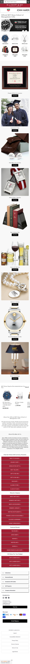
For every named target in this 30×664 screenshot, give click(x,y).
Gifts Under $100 (14, 557)
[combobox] (15, 1)
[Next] (26, 31)
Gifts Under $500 (14, 565)
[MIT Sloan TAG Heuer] (8, 10)
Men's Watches (14, 496)
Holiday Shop (14, 462)
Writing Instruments (14, 512)
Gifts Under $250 (14, 561)
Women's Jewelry (14, 508)
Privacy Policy (15, 640)
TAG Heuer (14, 531)
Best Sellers (15, 470)
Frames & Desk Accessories (14, 515)
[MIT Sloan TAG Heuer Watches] (15, 31)
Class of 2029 (14, 489)
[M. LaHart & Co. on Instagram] (3, 598)
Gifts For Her (14, 477)
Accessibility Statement (15, 636)
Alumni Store (14, 485)
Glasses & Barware (15, 519)
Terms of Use (15, 647)
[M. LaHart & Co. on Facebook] (6, 598)
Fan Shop (14, 481)
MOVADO (14, 538)
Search (15, 633)
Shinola (14, 546)
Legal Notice (15, 651)
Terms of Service (15, 644)
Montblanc (14, 542)
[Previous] (23, 31)
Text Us (15, 607)
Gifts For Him (14, 473)
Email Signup (15, 621)
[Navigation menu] (2, 2)
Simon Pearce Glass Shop (14, 550)
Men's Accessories (14, 504)
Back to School (15, 458)
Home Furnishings (14, 523)
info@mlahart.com (6, 603)
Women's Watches (14, 500)
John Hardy (14, 534)
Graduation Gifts (14, 466)
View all (27, 387)
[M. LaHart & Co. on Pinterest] (8, 598)
